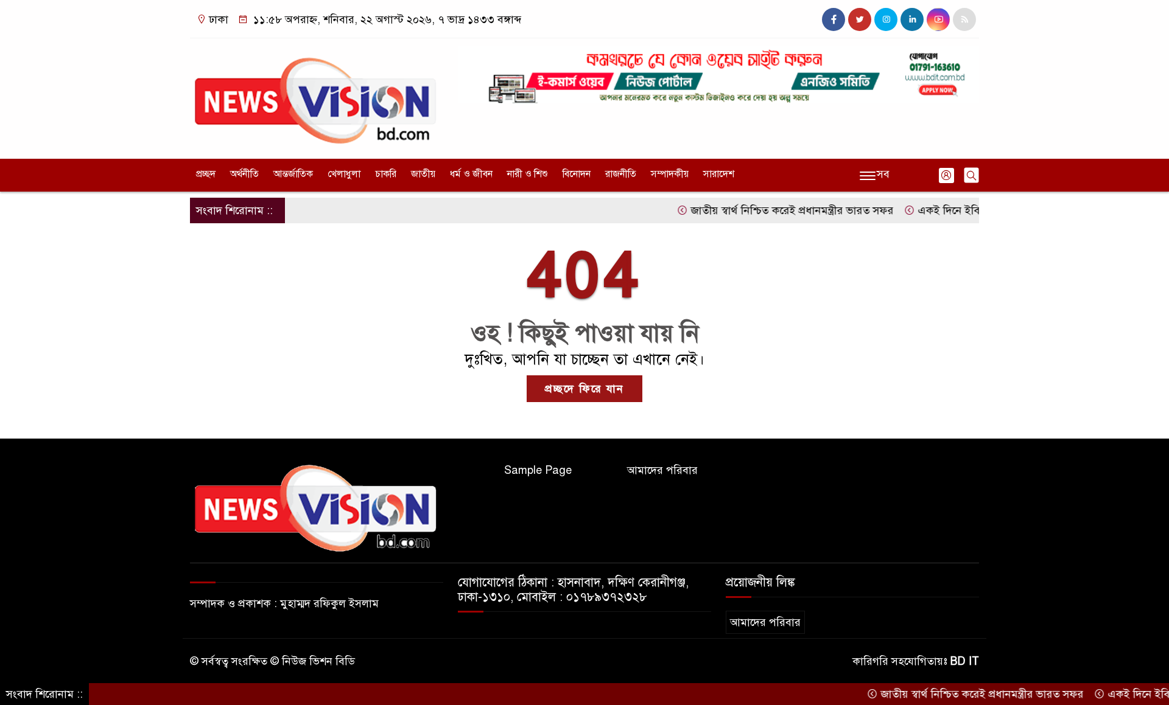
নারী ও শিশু (527, 174)
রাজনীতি (620, 174)
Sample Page (538, 470)
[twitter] (859, 19)
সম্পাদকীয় (670, 174)
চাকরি (385, 174)
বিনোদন (577, 174)
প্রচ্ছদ (206, 174)
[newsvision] (316, 95)
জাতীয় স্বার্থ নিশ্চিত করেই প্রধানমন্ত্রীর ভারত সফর (773, 210)
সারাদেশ (718, 174)
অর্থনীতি (244, 174)
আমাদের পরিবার (662, 470)
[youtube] (938, 19)
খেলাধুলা (344, 174)
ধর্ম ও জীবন (471, 174)
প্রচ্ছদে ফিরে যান (584, 388)
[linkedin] (912, 19)
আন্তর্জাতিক (293, 174)
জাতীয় (423, 174)
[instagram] (885, 19)
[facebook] (833, 19)
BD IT (964, 661)
